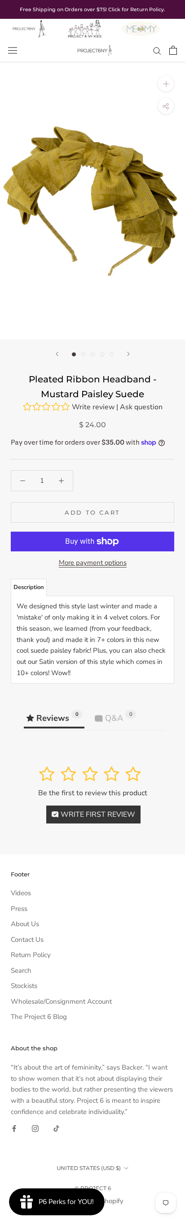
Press (19, 908)
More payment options (93, 562)
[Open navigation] (12, 50)
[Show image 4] (102, 354)
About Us (25, 923)
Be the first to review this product (92, 793)
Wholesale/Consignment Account (61, 1001)
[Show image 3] (93, 354)
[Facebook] (14, 1128)
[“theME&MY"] (140, 24)
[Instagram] (35, 1128)
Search (21, 970)
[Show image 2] (83, 354)
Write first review (97, 814)
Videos (21, 892)
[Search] (157, 50)
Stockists (24, 985)
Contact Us (27, 939)
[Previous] (57, 354)
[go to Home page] (29, 24)
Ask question (141, 407)
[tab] (29, 587)
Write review (93, 407)
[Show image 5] (112, 354)
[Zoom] (166, 83)
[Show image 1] (74, 354)
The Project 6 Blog (39, 1016)
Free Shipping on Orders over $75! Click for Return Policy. (92, 9)
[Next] (128, 354)
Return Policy (31, 954)
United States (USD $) (89, 1168)
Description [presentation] (28, 587)
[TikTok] (56, 1128)
